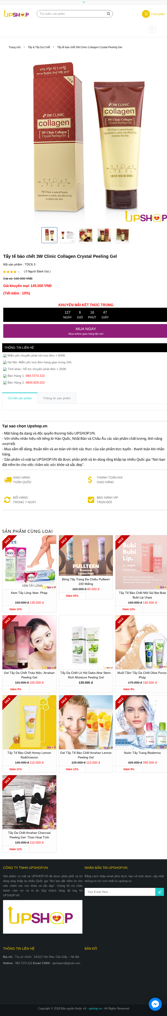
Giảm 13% (128, 609)
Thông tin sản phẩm (57, 398)
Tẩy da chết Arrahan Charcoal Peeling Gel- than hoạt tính (29, 835)
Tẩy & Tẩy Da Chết (39, 47)
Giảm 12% (72, 769)
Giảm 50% (72, 595)
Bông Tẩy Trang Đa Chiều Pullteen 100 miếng (86, 582)
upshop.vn (96, 1008)
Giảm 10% (15, 609)
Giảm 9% (15, 689)
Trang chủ (15, 47)
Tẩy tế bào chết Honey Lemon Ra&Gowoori (29, 755)
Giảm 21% (15, 769)
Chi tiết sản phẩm (20, 398)
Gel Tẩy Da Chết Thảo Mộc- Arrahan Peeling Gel (29, 675)
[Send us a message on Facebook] (155, 1004)
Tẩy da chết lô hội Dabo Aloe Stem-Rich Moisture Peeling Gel (86, 675)
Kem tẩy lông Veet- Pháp (29, 593)
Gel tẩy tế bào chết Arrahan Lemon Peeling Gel (86, 755)
